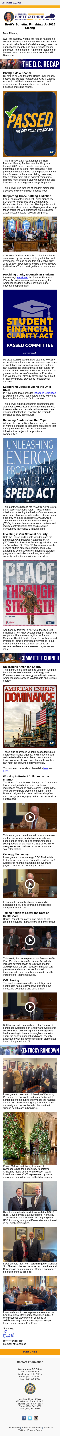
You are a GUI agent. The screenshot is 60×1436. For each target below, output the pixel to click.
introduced (22, 277)
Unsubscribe (13, 1427)
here (45, 768)
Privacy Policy (34, 1430)
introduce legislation (45, 393)
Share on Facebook (32, 1427)
